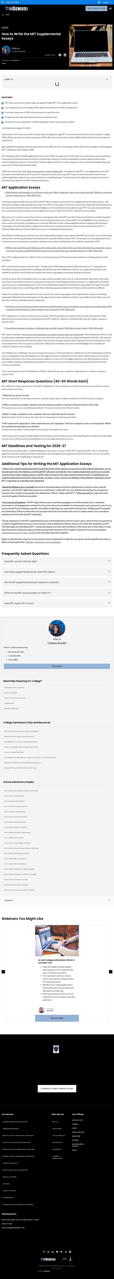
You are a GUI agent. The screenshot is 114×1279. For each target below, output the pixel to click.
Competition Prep (9, 1191)
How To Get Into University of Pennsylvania (17, 832)
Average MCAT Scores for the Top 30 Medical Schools (21, 742)
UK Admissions (8, 1197)
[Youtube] (57, 1252)
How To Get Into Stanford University (15, 864)
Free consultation (96, 8)
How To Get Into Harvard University (15, 822)
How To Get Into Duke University (14, 796)
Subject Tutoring (9, 1177)
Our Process (57, 1142)
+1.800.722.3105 (12, 2)
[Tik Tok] (66, 1252)
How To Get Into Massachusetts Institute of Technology (21, 848)
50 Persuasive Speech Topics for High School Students (21, 747)
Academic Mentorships (11, 708)
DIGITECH (47, 1271)
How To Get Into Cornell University (14, 812)
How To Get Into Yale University (13, 838)
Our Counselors (58, 1135)
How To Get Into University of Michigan (16, 885)
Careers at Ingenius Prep (57, 1157)
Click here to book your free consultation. (43, 542)
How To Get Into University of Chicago (16, 879)
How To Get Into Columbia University (15, 806)
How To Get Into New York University (15, 859)
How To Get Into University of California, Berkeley (19, 869)
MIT (4, 146)
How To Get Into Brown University (14, 801)
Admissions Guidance (11, 1129)
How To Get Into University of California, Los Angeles (20, 874)
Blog (8, 15)
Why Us (55, 1122)
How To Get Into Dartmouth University (15, 817)
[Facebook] (44, 1252)
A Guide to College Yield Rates (13, 752)
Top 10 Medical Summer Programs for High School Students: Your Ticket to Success (30, 757)
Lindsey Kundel (18, 51)
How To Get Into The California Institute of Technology (21, 791)
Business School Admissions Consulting (18, 1156)
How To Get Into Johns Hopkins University (17, 843)
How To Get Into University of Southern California (19, 890)
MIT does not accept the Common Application (43, 171)
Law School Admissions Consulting (16, 1142)
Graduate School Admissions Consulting (19, 1149)
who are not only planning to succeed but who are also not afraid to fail (52, 334)
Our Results (57, 1149)
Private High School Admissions (15, 1170)
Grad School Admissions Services (14, 698)
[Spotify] (70, 1252)
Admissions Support (10, 693)
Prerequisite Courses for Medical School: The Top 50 (20, 768)
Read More (57, 666)
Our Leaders (57, 1129)
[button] (110, 8)
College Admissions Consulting (14, 687)
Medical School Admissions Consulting (18, 1135)
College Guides (9, 703)
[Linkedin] (53, 1252)
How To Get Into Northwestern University (16, 853)
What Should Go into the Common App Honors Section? (21, 731)
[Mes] (61, 1252)
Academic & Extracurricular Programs (18, 1204)
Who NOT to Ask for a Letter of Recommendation (19, 736)
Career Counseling (10, 1163)
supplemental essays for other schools (18, 533)
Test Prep (6, 1184)
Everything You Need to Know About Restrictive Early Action (22, 763)
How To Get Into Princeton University (15, 827)
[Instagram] (48, 1252)
